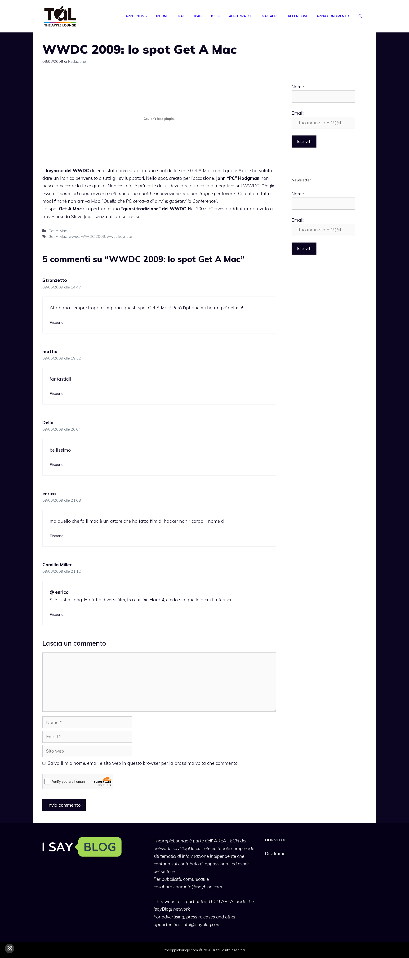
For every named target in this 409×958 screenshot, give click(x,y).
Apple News (136, 16)
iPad (198, 16)
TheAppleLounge (171, 841)
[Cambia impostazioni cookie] (9, 948)
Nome (298, 87)
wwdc (73, 236)
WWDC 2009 (93, 236)
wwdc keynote (119, 236)
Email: (298, 113)
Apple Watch (240, 16)
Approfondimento (332, 16)
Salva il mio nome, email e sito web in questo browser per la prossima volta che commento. (143, 763)
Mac (181, 16)
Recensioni (297, 16)
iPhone (162, 16)
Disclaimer (276, 853)
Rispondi (57, 322)
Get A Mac (58, 230)
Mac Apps (270, 16)
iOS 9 (215, 16)
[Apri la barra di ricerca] (360, 16)
